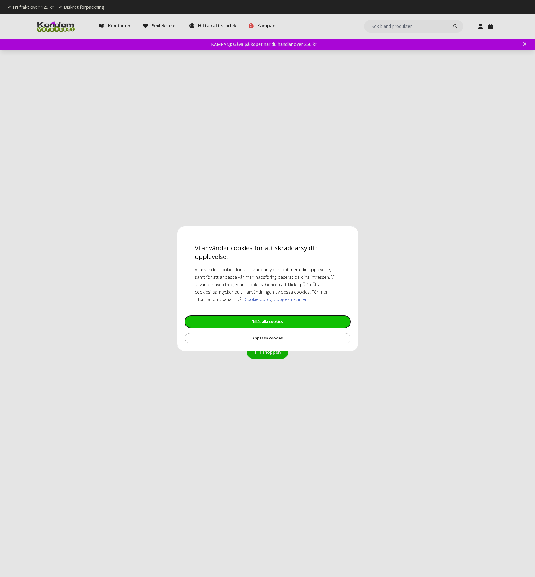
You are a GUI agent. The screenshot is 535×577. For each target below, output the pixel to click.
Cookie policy (258, 299)
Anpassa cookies (267, 338)
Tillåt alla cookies (267, 321)
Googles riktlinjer (290, 299)
